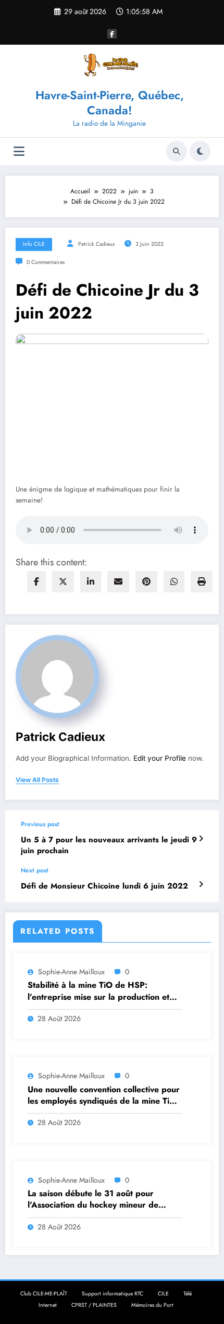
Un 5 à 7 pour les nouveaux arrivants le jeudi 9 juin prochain (109, 845)
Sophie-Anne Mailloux (71, 971)
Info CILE (34, 244)
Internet (48, 1305)
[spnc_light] (200, 151)
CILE (163, 1293)
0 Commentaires (46, 262)
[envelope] (118, 581)
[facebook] (36, 581)
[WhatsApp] (174, 581)
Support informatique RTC (112, 1293)
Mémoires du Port (152, 1305)
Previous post (40, 824)
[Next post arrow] (200, 884)
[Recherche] (176, 151)
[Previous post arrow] (200, 838)
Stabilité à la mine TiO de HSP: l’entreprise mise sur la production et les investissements (98, 991)
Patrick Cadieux (96, 244)
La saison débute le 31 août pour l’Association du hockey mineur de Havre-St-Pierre (93, 1199)
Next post (34, 870)
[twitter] (63, 581)
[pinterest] (146, 581)
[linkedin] (90, 581)
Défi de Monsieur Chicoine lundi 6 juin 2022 (104, 886)
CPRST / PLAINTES (94, 1305)
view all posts (37, 780)
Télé (187, 1293)
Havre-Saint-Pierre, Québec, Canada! (109, 102)
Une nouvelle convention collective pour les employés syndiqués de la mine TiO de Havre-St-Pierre (104, 1095)
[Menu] (19, 151)
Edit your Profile (159, 758)
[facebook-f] (112, 33)
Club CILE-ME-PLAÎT (43, 1293)
